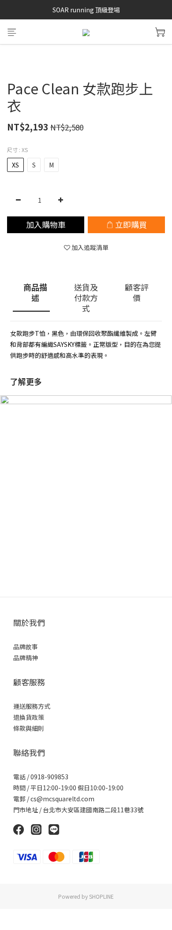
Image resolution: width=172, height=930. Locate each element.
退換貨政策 (28, 717)
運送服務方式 (31, 706)
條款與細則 (28, 728)
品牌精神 (25, 657)
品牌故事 (25, 646)
